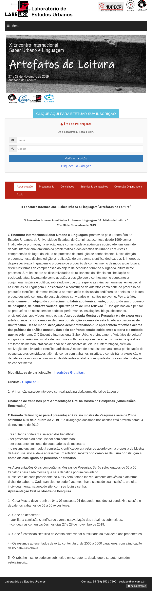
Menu (15, 25)
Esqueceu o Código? (76, 166)
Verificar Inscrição (76, 158)
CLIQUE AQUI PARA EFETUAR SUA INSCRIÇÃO (76, 114)
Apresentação (25, 186)
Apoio (20, 194)
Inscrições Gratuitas (69, 372)
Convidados (67, 186)
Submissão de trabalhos (94, 186)
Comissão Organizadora (128, 186)
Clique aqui (30, 382)
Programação (46, 186)
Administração (138, 586)
